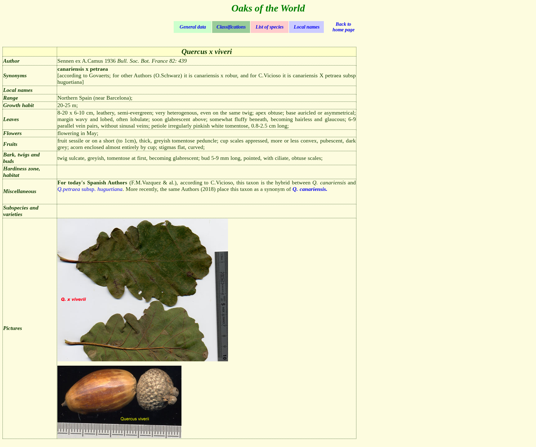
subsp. (101, 189)
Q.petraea (68, 189)
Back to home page (344, 26)
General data (193, 26)
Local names (306, 26)
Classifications (231, 26)
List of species (270, 26)
